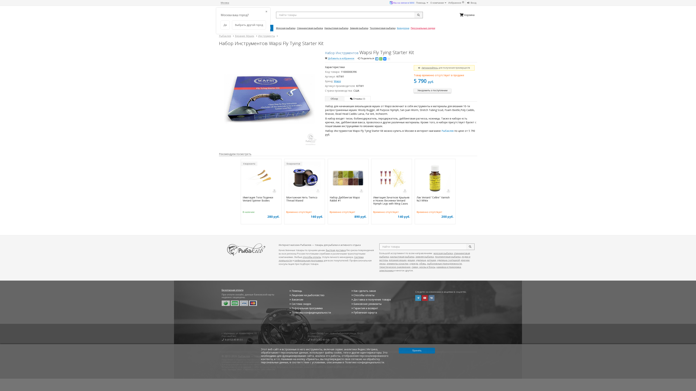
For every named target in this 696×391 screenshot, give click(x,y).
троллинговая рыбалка (448, 256)
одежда (413, 263)
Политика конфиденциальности (311, 312)
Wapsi (337, 81)
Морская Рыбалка (285, 28)
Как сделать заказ (364, 291)
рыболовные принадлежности (444, 263)
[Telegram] (376, 58)
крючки (465, 260)
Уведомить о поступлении (432, 90)
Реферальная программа (307, 308)
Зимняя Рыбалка (359, 28)
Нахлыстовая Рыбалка (336, 28)
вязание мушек (398, 260)
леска (382, 263)
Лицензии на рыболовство (308, 295)
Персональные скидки (423, 28)
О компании (437, 2)
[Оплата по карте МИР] (235, 303)
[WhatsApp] (380, 58)
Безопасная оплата (232, 290)
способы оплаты (312, 257)
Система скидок (301, 304)
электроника (386, 270)
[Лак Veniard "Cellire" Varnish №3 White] (435, 178)
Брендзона (403, 28)
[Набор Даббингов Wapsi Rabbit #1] (348, 178)
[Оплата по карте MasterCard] (253, 303)
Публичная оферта (365, 312)
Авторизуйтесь (430, 67)
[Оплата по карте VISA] (244, 303)
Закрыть (691, 389)
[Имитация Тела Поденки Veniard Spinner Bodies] (261, 178)
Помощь (421, 2)
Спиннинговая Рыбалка (310, 28)
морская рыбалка (443, 253)
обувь (422, 263)
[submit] (418, 15)
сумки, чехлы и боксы (423, 267)
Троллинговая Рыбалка (382, 28)
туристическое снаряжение (395, 267)
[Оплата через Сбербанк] (226, 303)
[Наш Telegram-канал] (418, 298)
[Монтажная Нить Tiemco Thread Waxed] (304, 178)
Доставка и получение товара (372, 299)
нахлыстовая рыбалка (402, 256)
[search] (470, 247)
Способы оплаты (363, 295)
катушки (431, 260)
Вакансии (297, 299)
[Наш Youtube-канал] (425, 298)
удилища (421, 260)
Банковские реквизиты (367, 304)
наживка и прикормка (448, 267)
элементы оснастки (397, 263)
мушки (411, 260)
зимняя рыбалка (424, 256)
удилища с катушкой (448, 260)
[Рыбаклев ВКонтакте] (431, 298)
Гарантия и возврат (365, 308)
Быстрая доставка (336, 250)
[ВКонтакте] (384, 58)
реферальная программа (309, 260)
